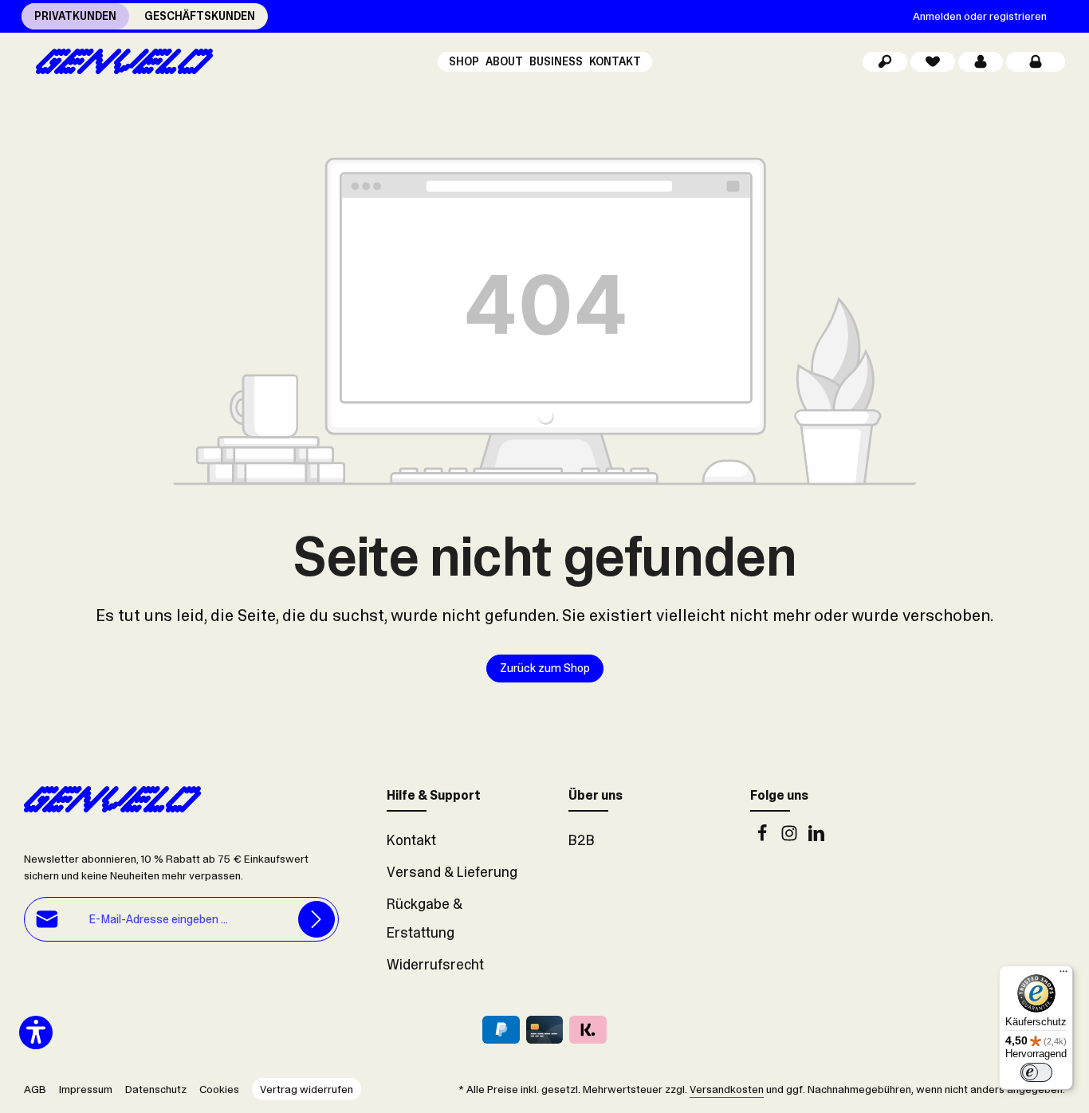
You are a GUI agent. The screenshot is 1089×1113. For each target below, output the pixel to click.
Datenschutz (156, 1089)
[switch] (1036, 1072)
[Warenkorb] (1035, 62)
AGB (35, 1089)
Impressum (85, 1089)
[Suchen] (885, 62)
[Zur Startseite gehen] (118, 61)
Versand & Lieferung (452, 872)
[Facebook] (763, 837)
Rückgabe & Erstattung (424, 918)
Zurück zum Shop (545, 668)
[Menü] (1063, 975)
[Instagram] (790, 837)
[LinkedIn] (816, 837)
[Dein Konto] (980, 62)
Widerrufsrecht (435, 964)
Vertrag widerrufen (306, 1089)
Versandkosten (727, 1089)
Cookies (219, 1089)
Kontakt (411, 840)
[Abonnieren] (317, 919)
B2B (581, 840)
